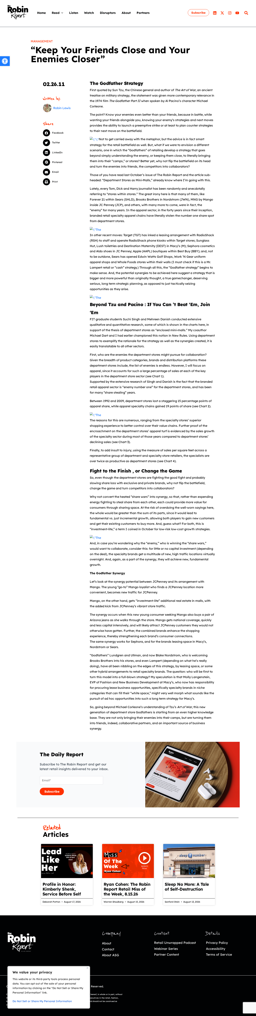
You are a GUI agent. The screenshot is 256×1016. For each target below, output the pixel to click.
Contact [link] (108, 949)
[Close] (87, 968)
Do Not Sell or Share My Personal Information (42, 1001)
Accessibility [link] (215, 949)
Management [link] (42, 41)
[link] (5, 61)
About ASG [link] (110, 955)
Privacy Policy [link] (217, 943)
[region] (48, 987)
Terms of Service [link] (219, 954)
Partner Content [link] (166, 954)
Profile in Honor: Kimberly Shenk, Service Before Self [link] (62, 889)
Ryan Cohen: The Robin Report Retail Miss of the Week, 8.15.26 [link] (127, 889)
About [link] (106, 943)
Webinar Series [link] (166, 949)
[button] (61, 13)
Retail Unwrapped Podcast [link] (175, 943)
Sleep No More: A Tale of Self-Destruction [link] (187, 887)
